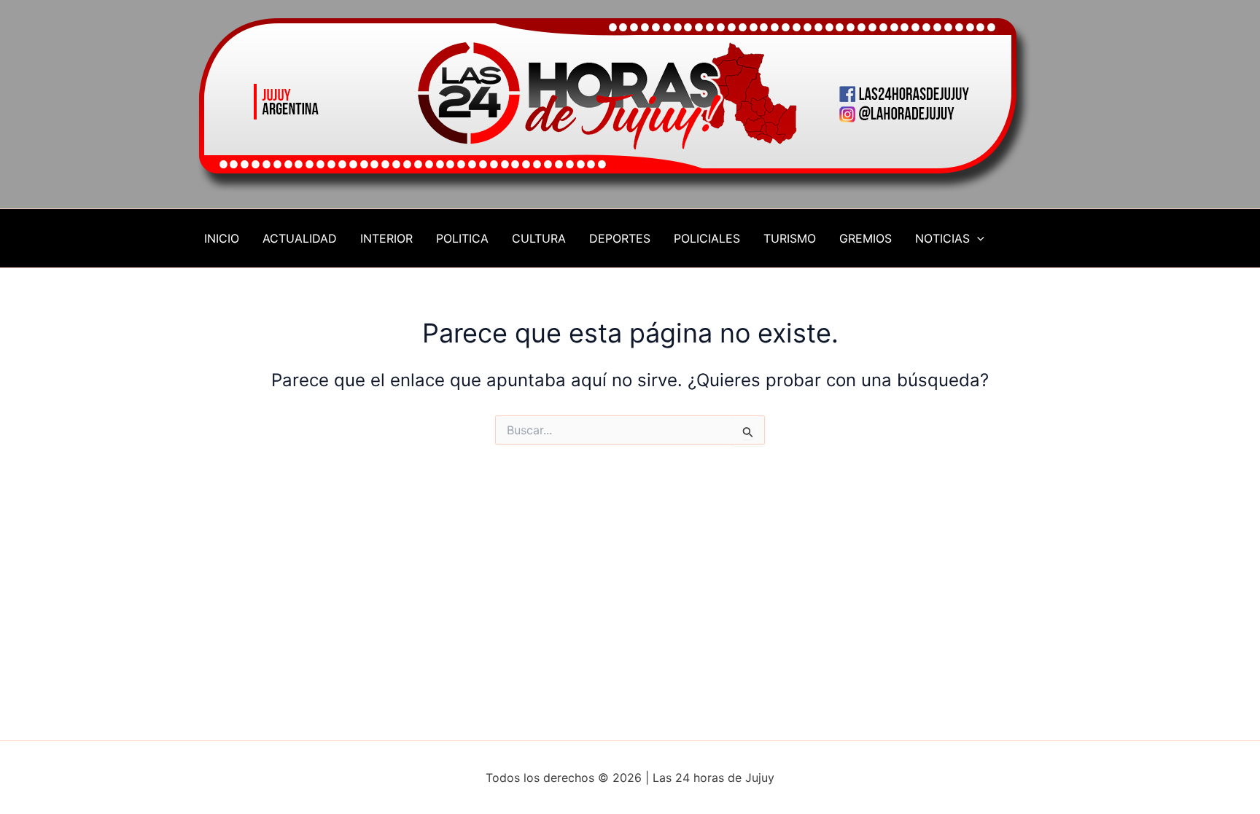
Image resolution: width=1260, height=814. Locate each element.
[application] (977, 238)
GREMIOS (865, 238)
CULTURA (539, 238)
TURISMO (789, 238)
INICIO (221, 238)
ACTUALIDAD (299, 238)
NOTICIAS (942, 238)
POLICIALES (707, 238)
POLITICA (462, 238)
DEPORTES (619, 238)
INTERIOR (386, 238)
